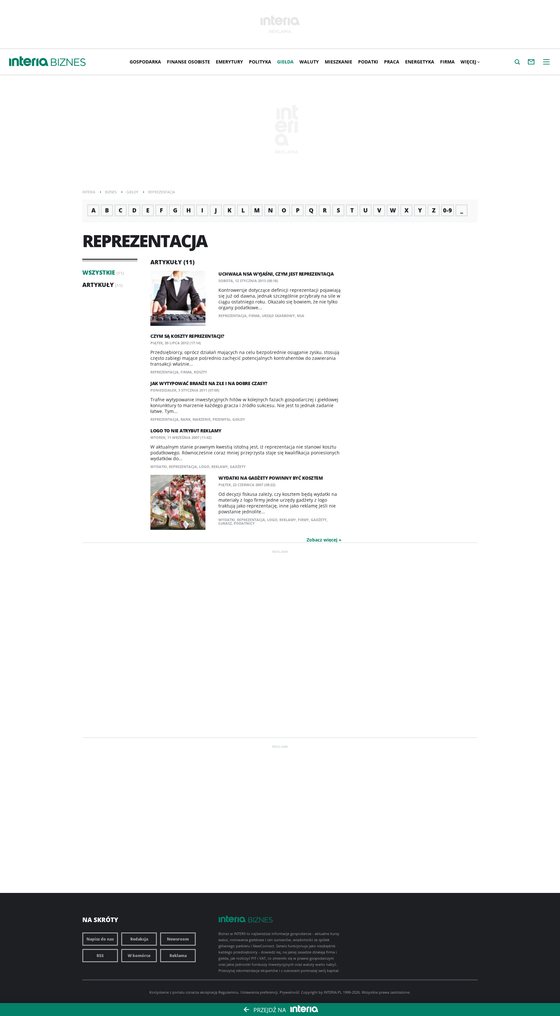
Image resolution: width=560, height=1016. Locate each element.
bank (186, 419)
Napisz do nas (100, 939)
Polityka (260, 62)
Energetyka (419, 62)
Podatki (368, 62)
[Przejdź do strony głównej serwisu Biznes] (68, 62)
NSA (300, 315)
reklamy (219, 466)
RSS (100, 955)
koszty (200, 372)
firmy (303, 519)
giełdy (238, 419)
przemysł (221, 419)
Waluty (309, 62)
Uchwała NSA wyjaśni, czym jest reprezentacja (275, 274)
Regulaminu (228, 992)
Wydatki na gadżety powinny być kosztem (270, 478)
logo (204, 466)
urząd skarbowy (278, 315)
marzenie (201, 419)
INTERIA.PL (333, 992)
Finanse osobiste (188, 62)
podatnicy (244, 523)
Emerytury (229, 62)
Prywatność (289, 992)
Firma (447, 62)
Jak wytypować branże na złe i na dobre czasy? (208, 383)
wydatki (158, 466)
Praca (391, 62)
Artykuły (98, 285)
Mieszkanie (338, 62)
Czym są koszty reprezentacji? (187, 336)
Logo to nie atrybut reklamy (185, 431)
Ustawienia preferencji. (259, 992)
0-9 (447, 210)
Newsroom (178, 939)
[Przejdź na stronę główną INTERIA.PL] (28, 61)
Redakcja (139, 939)
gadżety (238, 466)
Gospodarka (145, 62)
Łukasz (225, 523)
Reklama (178, 955)
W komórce (139, 955)
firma (254, 315)
